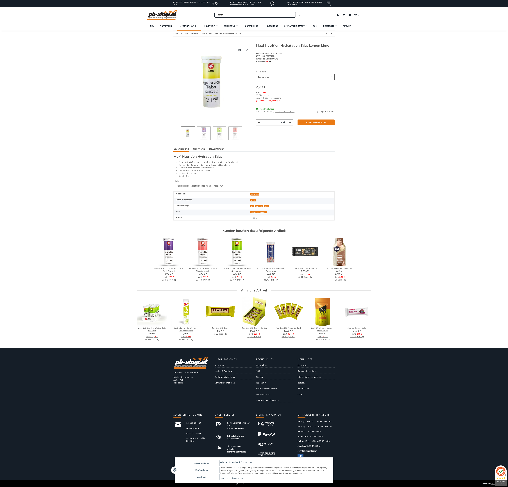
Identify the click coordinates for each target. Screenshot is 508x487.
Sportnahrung (272, 59)
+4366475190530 (193, 433)
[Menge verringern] (259, 122)
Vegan (253, 200)
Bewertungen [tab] (216, 149)
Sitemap (259, 377)
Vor (252, 206)
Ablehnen (201, 477)
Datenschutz (237, 478)
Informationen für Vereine (309, 377)
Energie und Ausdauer (258, 212)
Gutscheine (303, 365)
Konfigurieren (201, 470)
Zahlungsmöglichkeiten (225, 377)
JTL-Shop (494, 484)
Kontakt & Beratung (223, 371)
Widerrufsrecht (263, 394)
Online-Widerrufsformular (267, 400)
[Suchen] (299, 15)
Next (366, 320)
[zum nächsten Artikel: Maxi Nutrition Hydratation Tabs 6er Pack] (326, 33)
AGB (258, 371)
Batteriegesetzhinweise (266, 388)
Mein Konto (220, 365)
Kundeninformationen (307, 371)
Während (259, 206)
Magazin (347, 26)
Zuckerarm (255, 194)
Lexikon (301, 394)
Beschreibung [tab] (181, 149)
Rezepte (301, 383)
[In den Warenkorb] (175, 42)
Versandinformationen (225, 383)
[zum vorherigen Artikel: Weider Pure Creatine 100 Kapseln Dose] (332, 33)
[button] (338, 14)
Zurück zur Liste (181, 33)
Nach (266, 206)
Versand (277, 98)
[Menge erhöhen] (290, 122)
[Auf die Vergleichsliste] (239, 50)
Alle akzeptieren (201, 463)
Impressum (225, 478)
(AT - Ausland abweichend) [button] (284, 112)
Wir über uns (303, 388)
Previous (141, 320)
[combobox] (295, 77)
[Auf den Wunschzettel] (246, 50)
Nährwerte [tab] (199, 149)
